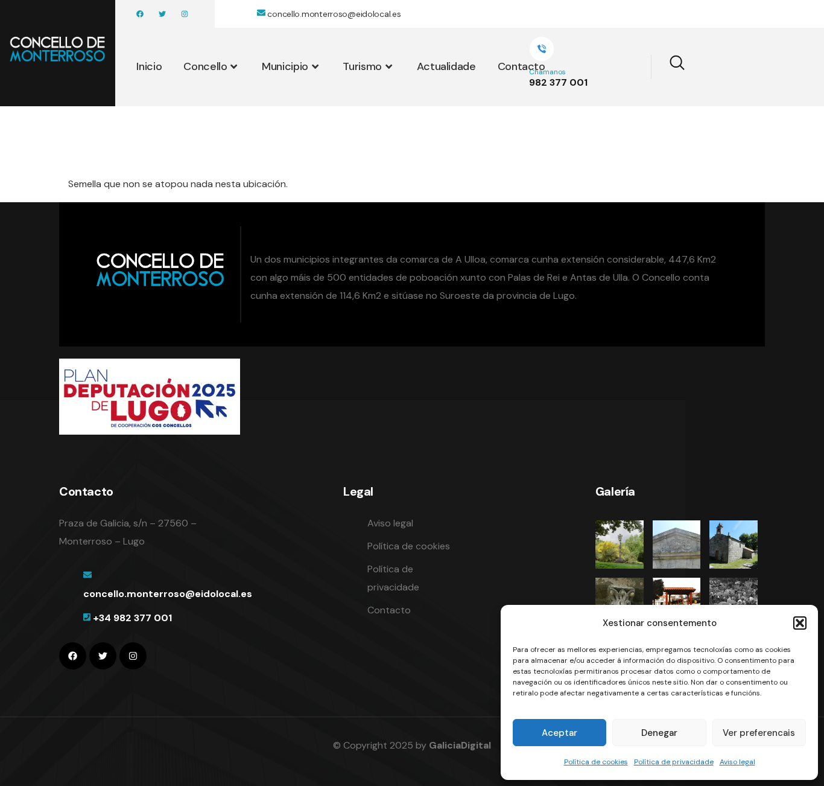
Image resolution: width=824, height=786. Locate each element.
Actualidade (446, 66)
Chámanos (547, 72)
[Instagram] (184, 14)
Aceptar (559, 733)
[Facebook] (140, 14)
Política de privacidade (674, 762)
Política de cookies (596, 762)
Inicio (149, 66)
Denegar (659, 733)
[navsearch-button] (669, 67)
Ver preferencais (759, 733)
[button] (800, 623)
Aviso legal (737, 762)
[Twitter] (162, 14)
